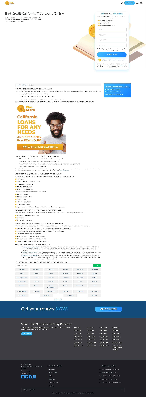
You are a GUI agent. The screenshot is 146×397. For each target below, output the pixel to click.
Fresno (51, 273)
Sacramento (80, 286)
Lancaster (51, 277)
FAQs (50, 376)
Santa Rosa (22, 295)
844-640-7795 (25, 373)
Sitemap (51, 386)
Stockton (46, 295)
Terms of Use (123, 65)
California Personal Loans (30, 252)
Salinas (95, 286)
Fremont (36, 273)
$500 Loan (103, 330)
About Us (52, 369)
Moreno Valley (22, 281)
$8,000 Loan (116, 340)
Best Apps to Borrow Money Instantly (117, 347)
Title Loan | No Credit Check (111, 376)
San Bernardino (21, 291)
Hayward (94, 273)
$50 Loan (77, 327)
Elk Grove (80, 269)
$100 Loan (90, 327)
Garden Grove (66, 273)
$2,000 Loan (91, 337)
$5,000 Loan (78, 340)
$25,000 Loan (78, 346)
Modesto (94, 277)
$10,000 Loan (91, 343)
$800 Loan (90, 333)
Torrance (94, 295)
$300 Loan (77, 330)
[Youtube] (23, 376)
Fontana (22, 273)
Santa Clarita (94, 291)
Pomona (36, 286)
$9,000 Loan (78, 343)
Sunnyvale (70, 295)
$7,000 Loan (104, 340)
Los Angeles (80, 277)
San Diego (36, 291)
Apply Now (27, 334)
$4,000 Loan (116, 337)
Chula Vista (51, 269)
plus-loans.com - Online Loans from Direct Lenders (64, 393)
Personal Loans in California (113, 92)
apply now (129, 3)
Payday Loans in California (30, 255)
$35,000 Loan (104, 346)
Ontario (65, 281)
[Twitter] (26, 376)
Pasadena (22, 286)
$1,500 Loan (78, 337)
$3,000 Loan (104, 337)
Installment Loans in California (114, 94)
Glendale (80, 273)
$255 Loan (115, 327)
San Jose (65, 291)
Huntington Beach (22, 277)
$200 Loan (103, 327)
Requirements (53, 382)
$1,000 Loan (116, 333)
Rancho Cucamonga (51, 286)
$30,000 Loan (91, 346)
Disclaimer (52, 379)
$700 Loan (77, 333)
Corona (65, 269)
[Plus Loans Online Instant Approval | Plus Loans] (10, 3)
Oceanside (51, 281)
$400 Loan (90, 330)
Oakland (36, 281)
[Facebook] (30, 376)
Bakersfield (36, 269)
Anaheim (22, 269)
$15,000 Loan (104, 343)
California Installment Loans (31, 247)
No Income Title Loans (109, 379)
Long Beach (65, 277)
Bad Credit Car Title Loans (110, 369)
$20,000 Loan (116, 343)
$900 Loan (103, 333)
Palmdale (94, 281)
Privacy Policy (113, 65)
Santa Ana (80, 291)
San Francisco (51, 291)
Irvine (36, 277)
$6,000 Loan (91, 340)
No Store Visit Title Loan (109, 372)
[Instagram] (34, 376)
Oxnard (80, 281)
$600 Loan (115, 330)
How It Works (53, 372)
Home (18, 85)
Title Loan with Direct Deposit (111, 382)
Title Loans (24, 85)
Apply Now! (108, 309)
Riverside (65, 286)
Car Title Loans (64, 170)
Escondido (94, 269)
